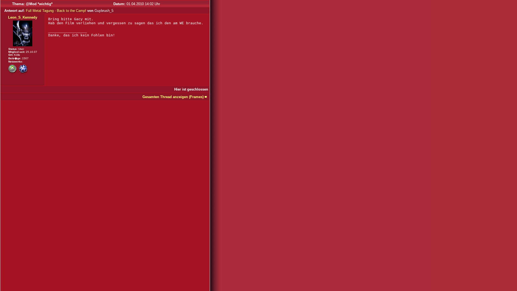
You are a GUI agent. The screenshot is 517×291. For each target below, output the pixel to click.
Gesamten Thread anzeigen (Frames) (173, 97)
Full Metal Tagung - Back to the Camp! (56, 11)
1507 (25, 58)
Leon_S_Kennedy (22, 17)
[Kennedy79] (13, 72)
